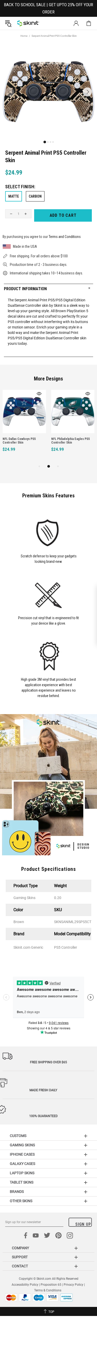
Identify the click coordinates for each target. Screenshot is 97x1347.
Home (23, 35)
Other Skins (21, 1201)
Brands (17, 1191)
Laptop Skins (22, 1173)
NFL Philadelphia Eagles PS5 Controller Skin (70, 440)
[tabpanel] (24, 426)
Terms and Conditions (65, 237)
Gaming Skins (22, 1145)
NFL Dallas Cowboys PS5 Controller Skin (19, 440)
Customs (18, 1136)
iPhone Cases (22, 1154)
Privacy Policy (73, 1284)
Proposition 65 (51, 1284)
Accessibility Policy (25, 1284)
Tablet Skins (21, 1182)
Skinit (28, 23)
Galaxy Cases (22, 1164)
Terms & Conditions (47, 1290)
